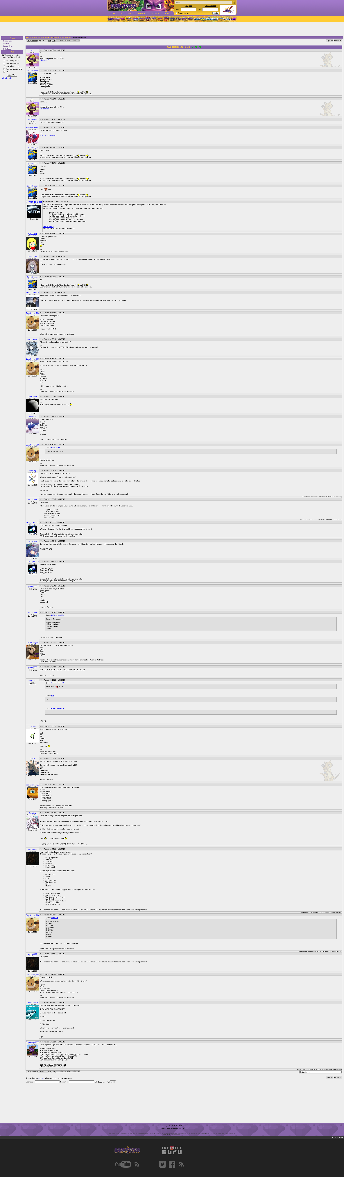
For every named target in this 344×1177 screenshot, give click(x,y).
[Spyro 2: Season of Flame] (141, 19)
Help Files (7, 49)
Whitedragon (32, 120)
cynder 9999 (32, 586)
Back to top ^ (337, 1138)
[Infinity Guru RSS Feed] (181, 1164)
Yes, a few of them (13, 66)
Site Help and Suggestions (62, 37)
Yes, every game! (12, 60)
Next (49, 40)
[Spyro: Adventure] (154, 19)
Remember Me (183, 13)
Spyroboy (32, 813)
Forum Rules (8, 46)
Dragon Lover (32, 339)
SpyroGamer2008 (32, 1042)
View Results (7, 78)
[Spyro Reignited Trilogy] (111, 19)
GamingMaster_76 (57, 683)
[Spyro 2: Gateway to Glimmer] (123, 19)
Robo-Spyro (32, 257)
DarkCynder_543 (32, 313)
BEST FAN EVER (32, 293)
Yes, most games (12, 63)
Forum (166, 13)
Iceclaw (32, 759)
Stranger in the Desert (48, 135)
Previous (34, 40)
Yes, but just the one (14, 69)
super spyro (32, 397)
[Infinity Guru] (172, 1150)
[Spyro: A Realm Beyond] (233, 19)
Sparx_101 (32, 680)
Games (141, 13)
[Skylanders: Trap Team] (215, 19)
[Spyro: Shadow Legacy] (172, 19)
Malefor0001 (32, 849)
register (41, 1078)
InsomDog (32, 471)
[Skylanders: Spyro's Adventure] (197, 19)
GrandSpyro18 (32, 1003)
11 (75, 40)
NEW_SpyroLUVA (32, 523)
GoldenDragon (32, 71)
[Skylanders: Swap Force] (209, 19)
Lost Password (210, 6)
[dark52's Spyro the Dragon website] (141, 5)
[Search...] (233, 2)
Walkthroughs (127, 13)
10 (73, 40)
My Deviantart (48, 227)
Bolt (32, 50)
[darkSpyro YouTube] (123, 1164)
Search (6, 44)
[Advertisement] (171, 29)
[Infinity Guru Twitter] (162, 1164)
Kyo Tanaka (32, 541)
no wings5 (32, 726)
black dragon (32, 499)
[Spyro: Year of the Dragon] (129, 19)
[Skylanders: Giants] (203, 19)
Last (53, 40)
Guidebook (153, 13)
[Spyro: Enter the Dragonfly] (148, 19)
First (28, 40)
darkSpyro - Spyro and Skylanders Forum (39, 37)
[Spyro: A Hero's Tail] (166, 19)
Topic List (330, 40)
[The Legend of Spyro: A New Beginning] (178, 19)
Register (188, 6)
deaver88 (32, 417)
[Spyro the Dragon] (117, 19)
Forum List (7, 41)
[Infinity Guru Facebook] (172, 1164)
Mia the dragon (32, 643)
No (7, 72)
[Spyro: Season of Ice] (135, 19)
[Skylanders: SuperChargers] (221, 19)
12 (78, 40)
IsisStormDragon (32, 128)
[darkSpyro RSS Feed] (136, 1164)
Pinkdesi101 (32, 234)
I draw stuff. (44, 60)
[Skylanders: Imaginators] (227, 19)
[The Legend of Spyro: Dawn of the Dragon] (191, 19)
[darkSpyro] (127, 1150)
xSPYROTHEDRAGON (34, 202)
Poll (12, 52)
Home (113, 13)
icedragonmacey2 (32, 785)
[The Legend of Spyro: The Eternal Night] (185, 19)
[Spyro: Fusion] (160, 19)
